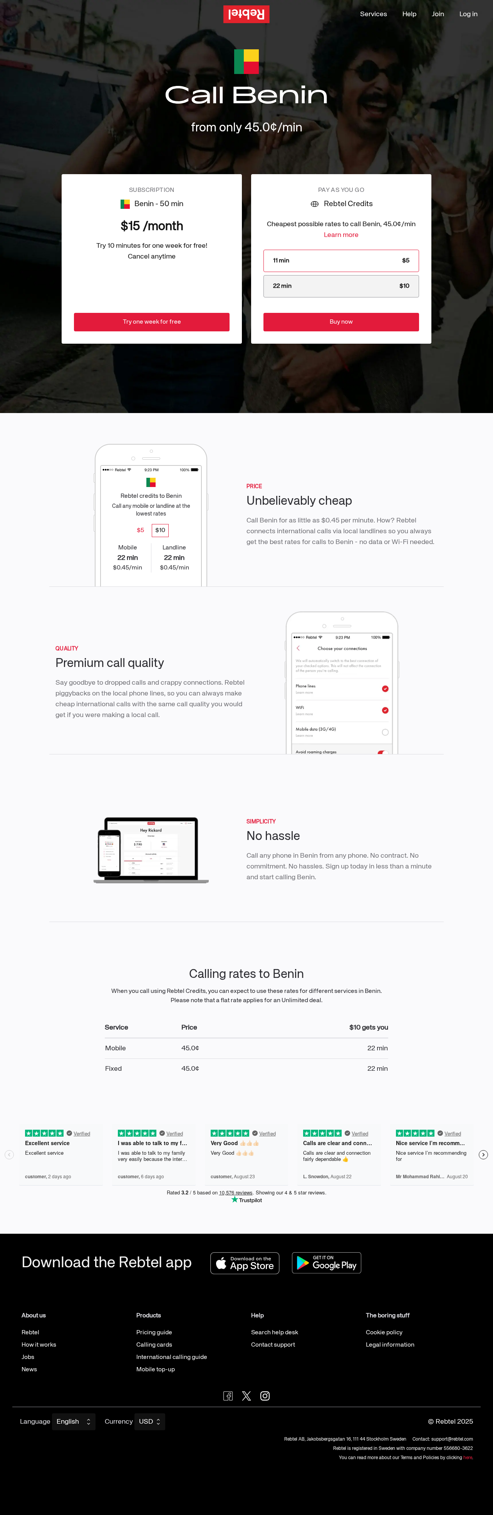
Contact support (273, 1345)
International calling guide (171, 1357)
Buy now (341, 322)
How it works (39, 1345)
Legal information (390, 1345)
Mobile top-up (155, 1370)
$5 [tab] (140, 530)
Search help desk (274, 1333)
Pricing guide (154, 1333)
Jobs (28, 1357)
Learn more (341, 235)
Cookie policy (384, 1333)
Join (438, 14)
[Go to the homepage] (246, 14)
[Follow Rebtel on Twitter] (246, 1396)
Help (409, 14)
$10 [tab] (160, 530)
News (29, 1370)
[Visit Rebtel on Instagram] (265, 1396)
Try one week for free (152, 322)
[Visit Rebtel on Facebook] (228, 1396)
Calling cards (154, 1345)
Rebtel (30, 1333)
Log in (468, 14)
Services (373, 14)
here (467, 1458)
